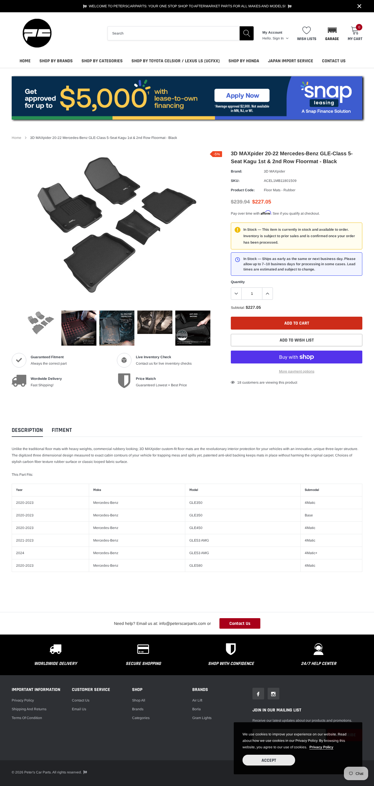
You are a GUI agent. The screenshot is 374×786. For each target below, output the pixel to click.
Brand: (236, 171)
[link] (40, 323)
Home (25, 61)
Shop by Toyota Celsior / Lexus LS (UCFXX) (175, 61)
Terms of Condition (27, 718)
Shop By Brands (56, 61)
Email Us (79, 709)
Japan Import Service (290, 61)
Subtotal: (238, 308)
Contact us (80, 700)
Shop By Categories (102, 61)
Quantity (238, 282)
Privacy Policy (23, 700)
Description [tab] (27, 430)
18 (239, 382)
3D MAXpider (274, 171)
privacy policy (321, 747)
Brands (137, 709)
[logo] (36, 33)
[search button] (247, 33)
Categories (141, 718)
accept (269, 760)
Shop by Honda (243, 61)
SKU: (235, 181)
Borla (196, 709)
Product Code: (243, 190)
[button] (332, 33)
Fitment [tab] (62, 430)
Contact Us (334, 61)
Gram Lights (202, 718)
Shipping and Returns (29, 709)
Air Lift (197, 700)
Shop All (138, 700)
